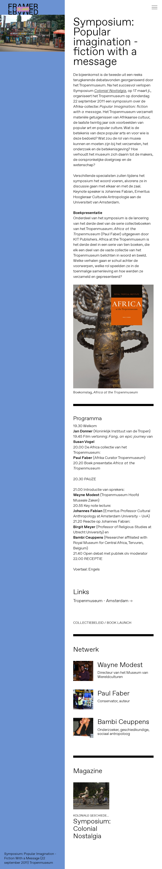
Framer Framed (23, 9)
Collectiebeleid (88, 622)
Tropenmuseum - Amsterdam (100, 600)
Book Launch (119, 622)
